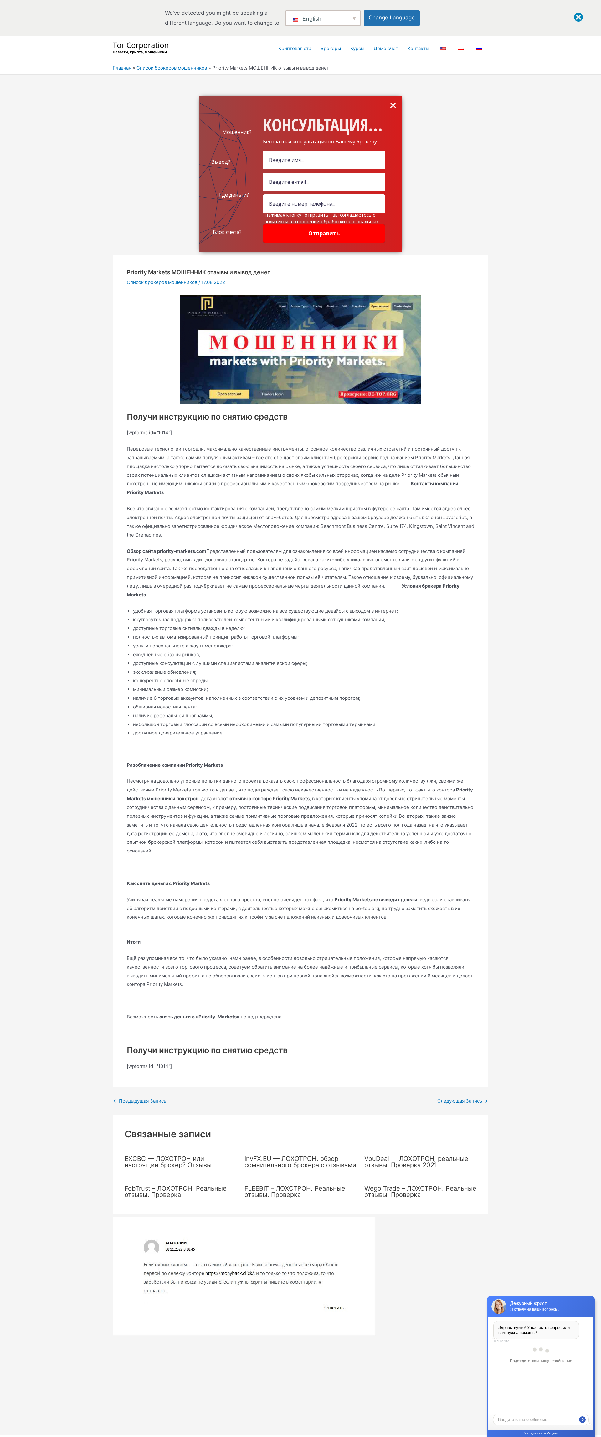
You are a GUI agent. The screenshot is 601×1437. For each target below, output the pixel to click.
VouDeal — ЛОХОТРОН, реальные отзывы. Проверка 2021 (416, 1162)
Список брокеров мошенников (162, 282)
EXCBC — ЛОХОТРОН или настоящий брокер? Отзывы (168, 1162)
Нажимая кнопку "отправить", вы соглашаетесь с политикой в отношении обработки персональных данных (322, 221)
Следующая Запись (462, 1101)
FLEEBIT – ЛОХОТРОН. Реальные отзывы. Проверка (294, 1191)
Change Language (392, 17)
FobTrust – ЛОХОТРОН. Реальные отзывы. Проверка (176, 1191)
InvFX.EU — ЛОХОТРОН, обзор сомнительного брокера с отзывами (300, 1162)
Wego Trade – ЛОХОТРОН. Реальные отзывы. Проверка (420, 1191)
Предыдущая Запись (139, 1101)
